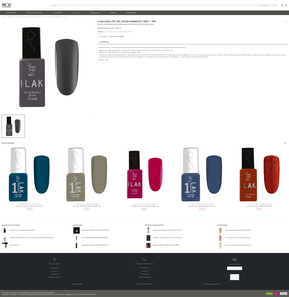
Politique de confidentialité (144, 284)
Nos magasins (131, 13)
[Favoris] (286, 5)
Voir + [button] (30, 209)
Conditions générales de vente (212, 284)
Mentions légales (77, 284)
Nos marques (11, 13)
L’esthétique (57, 13)
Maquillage (95, 13)
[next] (286, 21)
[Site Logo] (7, 5)
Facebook (98, 36)
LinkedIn (101, 36)
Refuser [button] (276, 293)
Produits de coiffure (34, 13)
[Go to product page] (29, 174)
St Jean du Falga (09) (54, 277)
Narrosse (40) (54, 274)
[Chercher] (275, 5)
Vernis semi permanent (126, 31)
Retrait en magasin (54, 264)
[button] (285, 143)
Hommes (113, 13)
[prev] (284, 21)
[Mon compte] (282, 5)
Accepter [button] (269, 293)
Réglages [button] (283, 293)
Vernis (118, 31)
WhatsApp (107, 36)
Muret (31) (54, 271)
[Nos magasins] (54, 260)
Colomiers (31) (54, 268)
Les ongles (76, 13)
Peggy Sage (113, 31)
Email (104, 36)
